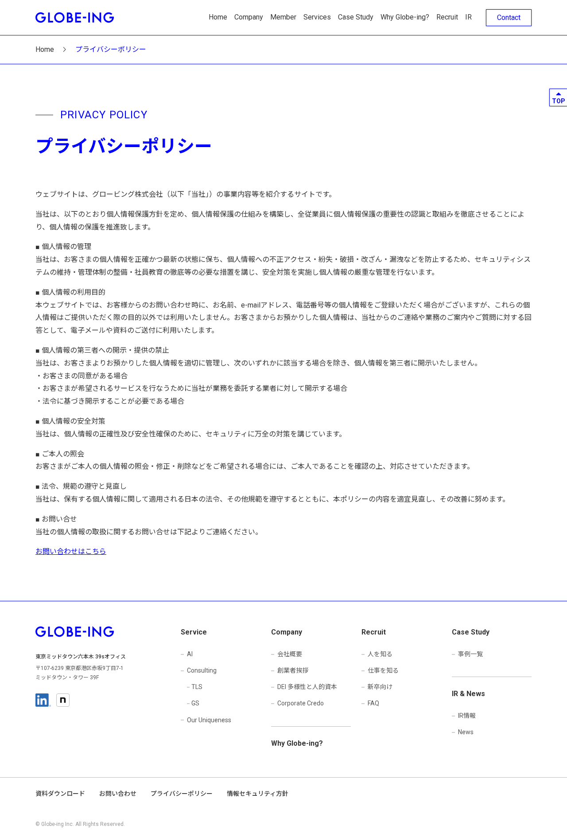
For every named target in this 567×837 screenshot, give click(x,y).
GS (195, 703)
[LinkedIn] (43, 700)
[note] (63, 700)
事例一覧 (470, 654)
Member (283, 17)
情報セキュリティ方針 (257, 793)
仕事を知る (383, 670)
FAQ (373, 703)
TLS (196, 686)
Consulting (202, 670)
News (466, 732)
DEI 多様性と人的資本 (307, 686)
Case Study (355, 17)
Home (218, 17)
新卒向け (380, 686)
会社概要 (289, 654)
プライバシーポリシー (182, 793)
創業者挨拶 (292, 670)
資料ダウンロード (60, 793)
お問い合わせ (117, 793)
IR (468, 17)
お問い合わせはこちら (70, 551)
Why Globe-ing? (405, 17)
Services (317, 17)
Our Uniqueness (209, 720)
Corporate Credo (300, 703)
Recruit (447, 17)
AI (190, 654)
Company (248, 17)
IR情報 (467, 715)
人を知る (380, 654)
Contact (508, 17)
